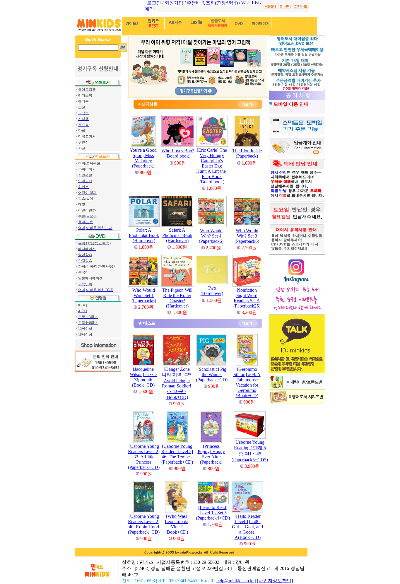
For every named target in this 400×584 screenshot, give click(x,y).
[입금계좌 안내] (297, 154)
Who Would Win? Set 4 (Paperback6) (211, 236)
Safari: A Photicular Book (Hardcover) (177, 235)
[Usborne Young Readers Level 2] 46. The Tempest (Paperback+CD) (177, 454)
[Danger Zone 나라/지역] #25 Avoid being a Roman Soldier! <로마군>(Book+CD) (177, 383)
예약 (149, 8)
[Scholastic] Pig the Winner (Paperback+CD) (212, 374)
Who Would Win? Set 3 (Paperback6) (247, 236)
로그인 (154, 2)
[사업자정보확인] (275, 580)
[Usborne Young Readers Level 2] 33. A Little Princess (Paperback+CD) (144, 457)
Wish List (250, 2)
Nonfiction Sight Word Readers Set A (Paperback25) (246, 298)
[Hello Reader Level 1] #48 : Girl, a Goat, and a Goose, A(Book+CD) (247, 527)
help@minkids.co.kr (235, 580)
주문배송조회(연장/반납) (212, 2)
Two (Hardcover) (212, 291)
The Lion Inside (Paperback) (247, 153)
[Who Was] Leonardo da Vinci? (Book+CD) (176, 524)
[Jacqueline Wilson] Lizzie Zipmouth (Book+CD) (143, 377)
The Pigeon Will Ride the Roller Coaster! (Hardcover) (177, 298)
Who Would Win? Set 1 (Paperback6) (143, 295)
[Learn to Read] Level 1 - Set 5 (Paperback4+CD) (213, 512)
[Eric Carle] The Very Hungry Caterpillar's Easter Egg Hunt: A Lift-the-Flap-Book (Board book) (211, 166)
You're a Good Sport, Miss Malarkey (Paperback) (143, 158)
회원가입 (174, 2)
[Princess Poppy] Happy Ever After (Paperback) (211, 454)
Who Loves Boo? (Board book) (177, 153)
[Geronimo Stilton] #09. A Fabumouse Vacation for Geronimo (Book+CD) (247, 382)
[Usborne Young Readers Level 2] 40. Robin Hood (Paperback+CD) (144, 524)
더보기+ (248, 104)
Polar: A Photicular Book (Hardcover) (144, 235)
